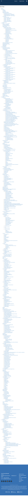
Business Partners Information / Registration (9, 451)
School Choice (4, 343)
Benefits (4, 143)
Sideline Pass (5, 388)
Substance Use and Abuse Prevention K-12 (9, 305)
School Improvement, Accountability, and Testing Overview (11, 355)
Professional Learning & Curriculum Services (9, 125)
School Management (5, 368)
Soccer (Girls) (6, 385)
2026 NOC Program (8, 447)
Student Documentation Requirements (10, 50)
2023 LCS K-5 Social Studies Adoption (10, 119)
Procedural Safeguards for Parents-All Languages (10, 206)
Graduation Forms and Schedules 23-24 (10, 76)
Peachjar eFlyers (5, 88)
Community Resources (8, 132)
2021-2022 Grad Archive (7, 71)
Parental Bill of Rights (22, 477)
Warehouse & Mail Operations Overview (9, 415)
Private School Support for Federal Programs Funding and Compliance (12, 317)
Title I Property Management (9, 222)
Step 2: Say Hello (8, 60)
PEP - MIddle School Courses (9, 348)
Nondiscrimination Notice (7, 279)
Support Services (5, 394)
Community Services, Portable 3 (8, 423)
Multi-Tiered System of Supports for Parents (9, 205)
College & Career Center (9, 165)
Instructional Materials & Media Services (10, 112)
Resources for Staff (6, 142)
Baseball (5, 379)
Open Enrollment (5, 85)
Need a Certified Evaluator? (7, 266)
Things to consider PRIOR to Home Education (9, 262)
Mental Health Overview (7, 299)
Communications (5, 173)
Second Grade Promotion (7, 363)
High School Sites (6, 106)
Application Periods (6, 353)
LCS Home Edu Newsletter (7, 268)
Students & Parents (6, 304)
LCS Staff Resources (5, 421)
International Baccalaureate (7, 359)
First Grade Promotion (7, 362)
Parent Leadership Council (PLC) (9, 134)
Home (2, 8)
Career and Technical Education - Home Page (9, 150)
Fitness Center (4, 253)
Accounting (5, 175)
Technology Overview (6, 396)
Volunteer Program (6, 460)
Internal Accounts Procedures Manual (8, 284)
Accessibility (21, 480)
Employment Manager (5, 188)
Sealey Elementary (8, 32)
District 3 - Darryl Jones (7, 19)
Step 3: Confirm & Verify (8, 61)
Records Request (5, 323)
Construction (7, 156)
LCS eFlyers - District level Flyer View (8, 91)
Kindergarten (5, 59)
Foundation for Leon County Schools (7, 256)
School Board (4, 16)
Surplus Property (6, 321)
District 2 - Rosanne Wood (7, 18)
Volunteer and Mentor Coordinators (8, 461)
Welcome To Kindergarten (6, 24)
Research (5, 126)
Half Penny (5, 438)
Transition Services (6, 293)
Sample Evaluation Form (7, 263)
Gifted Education (5, 44)
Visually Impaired (8, 198)
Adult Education (5, 46)
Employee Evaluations (6, 281)
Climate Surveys (5, 430)
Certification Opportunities (9, 155)
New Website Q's (5, 22)
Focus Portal (5, 84)
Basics (6, 230)
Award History (6, 440)
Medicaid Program (5, 86)
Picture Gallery (6, 435)
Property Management (5, 318)
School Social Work (6, 393)
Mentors (4, 307)
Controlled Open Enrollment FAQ (8, 345)
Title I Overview (7, 217)
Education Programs (6, 291)
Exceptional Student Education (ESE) (7, 189)
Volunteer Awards (6, 462)
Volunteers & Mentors (5, 459)
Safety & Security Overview (7, 335)
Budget (5, 236)
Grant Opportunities (5, 432)
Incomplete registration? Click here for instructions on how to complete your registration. (14, 352)
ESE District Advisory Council (7, 202)
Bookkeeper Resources (7, 325)
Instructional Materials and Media (8, 110)
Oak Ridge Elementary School (9, 101)
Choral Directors (6, 249)
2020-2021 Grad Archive (7, 69)
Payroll (5, 238)
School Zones (4, 369)
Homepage (5, 65)
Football (5, 384)
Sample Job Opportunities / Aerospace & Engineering (12, 164)
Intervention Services (5, 286)
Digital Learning (6, 397)
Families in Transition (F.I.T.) (6, 211)
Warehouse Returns (6, 418)
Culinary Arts (7, 157)
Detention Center (6, 290)
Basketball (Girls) (6, 381)
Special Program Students (7, 357)
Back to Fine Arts (8, 247)
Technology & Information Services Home (10, 149)
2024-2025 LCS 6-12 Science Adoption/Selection (11, 117)
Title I (5, 216)
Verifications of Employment (7, 278)
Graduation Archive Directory (7, 66)
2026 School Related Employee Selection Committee (12, 445)
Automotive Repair (8, 154)
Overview (5, 215)
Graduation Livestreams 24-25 (9, 79)
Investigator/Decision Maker (9, 232)
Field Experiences (6, 127)
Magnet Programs (5, 26)
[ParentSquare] (8, 492)
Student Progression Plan (7, 360)
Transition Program (5, 403)
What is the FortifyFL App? (9, 339)
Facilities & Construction (5, 174)
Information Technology (8, 160)
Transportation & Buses (5, 404)
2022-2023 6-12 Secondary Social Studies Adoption (12, 118)
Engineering (7, 159)
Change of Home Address (7, 55)
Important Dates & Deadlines (7, 178)
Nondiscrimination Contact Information (10, 220)
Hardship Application (6, 350)
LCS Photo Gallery (6, 306)
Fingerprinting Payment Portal (7, 250)
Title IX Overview (8, 229)
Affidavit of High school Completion (8, 267)
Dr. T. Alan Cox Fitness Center (7, 254)
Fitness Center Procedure (7, 255)
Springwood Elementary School (9, 102)
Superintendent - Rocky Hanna (7, 13)
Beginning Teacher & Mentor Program (8, 122)
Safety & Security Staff (6, 341)
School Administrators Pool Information (8, 276)
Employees (5, 259)
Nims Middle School (8, 36)
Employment (5, 185)
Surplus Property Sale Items (7, 322)
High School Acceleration (7, 358)
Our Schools (4, 11)
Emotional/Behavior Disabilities (9, 193)
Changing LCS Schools (7, 54)
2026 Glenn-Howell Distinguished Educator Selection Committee (13, 444)
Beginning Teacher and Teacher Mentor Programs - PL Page (11, 124)
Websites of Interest (6, 209)
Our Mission (4, 10)
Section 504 (4, 370)
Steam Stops (4, 454)
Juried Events (7, 246)
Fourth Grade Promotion (7, 364)
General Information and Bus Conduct (8, 406)
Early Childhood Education (6, 43)
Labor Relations (5, 294)
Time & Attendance (6, 241)
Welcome (5, 141)
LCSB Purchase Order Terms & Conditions (9, 330)
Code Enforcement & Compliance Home (9, 169)
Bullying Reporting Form (7, 300)
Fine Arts (4, 94)
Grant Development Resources (8, 433)
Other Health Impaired (8, 196)
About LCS (2, 9)
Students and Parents (6, 260)
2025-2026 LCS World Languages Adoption (11, 115)
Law (6, 161)
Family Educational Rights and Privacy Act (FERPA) (9, 213)
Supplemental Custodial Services (8, 332)
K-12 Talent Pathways (6, 151)
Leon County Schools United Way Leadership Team (10, 458)
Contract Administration (7, 145)
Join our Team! (4, 420)
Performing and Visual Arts (9, 163)
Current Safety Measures (7, 336)
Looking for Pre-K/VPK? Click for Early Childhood (11, 53)
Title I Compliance (8, 221)
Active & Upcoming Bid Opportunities (8, 324)
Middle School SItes (6, 103)
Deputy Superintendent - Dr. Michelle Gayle (9, 14)
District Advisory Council (7, 310)
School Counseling (6, 392)
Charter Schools (5, 166)
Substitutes (5, 277)
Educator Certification (6, 271)
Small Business (4, 371)
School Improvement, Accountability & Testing (9, 121)
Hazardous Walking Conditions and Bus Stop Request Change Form (12, 409)
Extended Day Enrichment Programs (7, 80)
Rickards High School (8, 107)
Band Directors (6, 248)
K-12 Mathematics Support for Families (8, 130)
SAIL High (7, 41)
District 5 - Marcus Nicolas (7, 20)
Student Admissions (5, 389)
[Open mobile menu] (1, 1)
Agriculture (7, 152)
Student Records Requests (6, 96)
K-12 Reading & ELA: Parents (9, 138)
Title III (5, 227)
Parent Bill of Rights (5, 95)
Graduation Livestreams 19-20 (9, 68)
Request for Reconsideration (9, 113)
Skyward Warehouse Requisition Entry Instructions (10, 417)
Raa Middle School (8, 37)
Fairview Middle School (8, 104)
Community (2, 429)
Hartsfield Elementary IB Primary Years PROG (11, 30)
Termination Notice (6, 264)
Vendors (5, 242)
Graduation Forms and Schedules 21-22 (10, 72)
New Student (5, 49)
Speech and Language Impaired (9, 197)
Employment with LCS (5, 187)
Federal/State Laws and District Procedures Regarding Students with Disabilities (13, 204)
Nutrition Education (6, 182)
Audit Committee (6, 283)
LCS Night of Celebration (6, 439)
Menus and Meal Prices (7, 183)
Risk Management (5, 334)
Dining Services (6, 146)
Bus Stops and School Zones (6, 93)
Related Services (6, 207)
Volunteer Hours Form (6, 463)
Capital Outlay (6, 176)
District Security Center (7, 337)
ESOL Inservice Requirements (9, 133)
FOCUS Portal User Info (8, 399)
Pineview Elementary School (9, 100)
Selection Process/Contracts (7, 179)
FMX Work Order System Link (7, 297)
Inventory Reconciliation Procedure (8, 319)
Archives (5, 449)
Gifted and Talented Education (7, 314)
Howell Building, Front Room (7, 425)
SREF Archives (6, 171)
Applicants (5, 167)
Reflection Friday (6, 292)
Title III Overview (8, 228)
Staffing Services (6, 239)
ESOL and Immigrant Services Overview (10, 131)
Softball (5, 386)
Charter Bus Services (6, 326)
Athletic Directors (6, 378)
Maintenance (4, 295)
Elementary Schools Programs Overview (10, 28)
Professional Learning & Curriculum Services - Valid (10, 311)
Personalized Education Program (8, 346)
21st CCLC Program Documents (8, 109)
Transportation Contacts (7, 410)
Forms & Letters (6, 288)
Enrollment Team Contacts (9, 56)
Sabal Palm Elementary (8, 31)
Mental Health (4, 298)
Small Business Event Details (7, 376)
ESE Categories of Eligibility (7, 191)
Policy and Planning (5, 308)
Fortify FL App (6, 338)
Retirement (4, 333)
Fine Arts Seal (6, 244)
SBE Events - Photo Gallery (7, 375)
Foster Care (4, 257)
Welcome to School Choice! (7, 344)
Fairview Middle (7, 35)
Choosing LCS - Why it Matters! (6, 48)
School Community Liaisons (7, 289)
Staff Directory (6, 180)
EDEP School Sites (6, 81)
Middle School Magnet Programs (8, 33)
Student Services (5, 390)
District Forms (4, 428)
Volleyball (5, 387)
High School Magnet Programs (7, 38)
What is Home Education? (7, 261)
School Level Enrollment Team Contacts (10, 58)
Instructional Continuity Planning (8, 129)
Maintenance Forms (6, 296)
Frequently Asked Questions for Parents (10, 63)
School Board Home (6, 17)
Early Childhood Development (9, 158)
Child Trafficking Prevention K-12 (8, 301)
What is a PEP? (7, 347)
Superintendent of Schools (6, 12)
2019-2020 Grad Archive (7, 67)
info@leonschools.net (7, 478)
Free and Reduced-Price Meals (8, 184)
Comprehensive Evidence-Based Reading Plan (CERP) (10, 136)
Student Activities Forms (7, 377)
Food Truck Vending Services (7, 329)
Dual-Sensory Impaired (8, 192)
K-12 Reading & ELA (8, 137)
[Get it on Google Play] (14, 492)
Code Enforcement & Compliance (7, 168)
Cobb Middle (7, 34)
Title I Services (7, 224)
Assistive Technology (5, 140)
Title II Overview (8, 226)
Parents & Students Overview (6, 47)
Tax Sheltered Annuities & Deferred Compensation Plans (10, 240)
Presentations (6, 285)
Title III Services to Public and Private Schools (11, 135)
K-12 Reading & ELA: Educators (9, 139)
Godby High (7, 40)
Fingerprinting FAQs (6, 251)
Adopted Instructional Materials (9, 114)
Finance (4, 233)
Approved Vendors (6, 372)
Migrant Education (8, 219)
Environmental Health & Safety (7, 170)
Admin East (5, 422)
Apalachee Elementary (8, 29)
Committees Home (8, 442)
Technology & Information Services (8, 148)
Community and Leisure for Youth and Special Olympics (10, 200)
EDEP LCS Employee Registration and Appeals (9, 83)
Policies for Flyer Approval (7, 92)
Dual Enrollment (6, 391)
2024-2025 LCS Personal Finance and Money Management (13, 116)
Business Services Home (7, 144)
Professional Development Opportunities (9, 303)
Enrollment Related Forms (9, 51)
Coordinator (7, 231)
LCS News (4, 436)
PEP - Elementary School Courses (10, 349)
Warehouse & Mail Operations (7, 147)
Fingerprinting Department (7, 342)
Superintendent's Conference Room (8, 427)
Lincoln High (7, 39)
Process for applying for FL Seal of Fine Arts (11, 245)
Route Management (8, 412)
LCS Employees (3, 419)
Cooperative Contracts (7, 328)
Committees (5, 441)
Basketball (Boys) (6, 380)
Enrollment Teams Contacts (9, 52)
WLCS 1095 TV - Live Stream (7, 437)
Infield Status (5, 273)
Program (5, 446)
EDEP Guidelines (6, 82)
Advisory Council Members (7, 108)
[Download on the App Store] (20, 492)
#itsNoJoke (7, 340)
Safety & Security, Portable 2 (7, 426)
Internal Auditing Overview (7, 282)
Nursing (7, 162)
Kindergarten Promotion (7, 361)
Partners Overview (6, 452)
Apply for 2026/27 (6, 351)
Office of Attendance (6, 287)
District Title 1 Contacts (8, 225)
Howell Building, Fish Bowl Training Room (9, 424)
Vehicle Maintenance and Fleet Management (11, 413)
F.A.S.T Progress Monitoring (7, 356)
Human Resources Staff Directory (8, 274)
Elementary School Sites (7, 98)
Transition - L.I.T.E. (6, 208)
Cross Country (6, 383)
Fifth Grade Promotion (7, 365)
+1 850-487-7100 (6, 477)
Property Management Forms (7, 320)
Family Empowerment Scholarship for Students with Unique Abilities (12, 203)
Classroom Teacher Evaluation (7, 312)
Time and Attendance (5, 401)
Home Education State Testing (7, 265)
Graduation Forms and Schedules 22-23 (10, 74)
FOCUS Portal (6, 398)
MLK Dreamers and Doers (6, 450)
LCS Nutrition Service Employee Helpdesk (9, 181)
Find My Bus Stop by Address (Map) (8, 407)
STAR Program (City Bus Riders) (6, 455)
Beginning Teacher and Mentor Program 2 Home (11, 123)
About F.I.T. (5, 212)
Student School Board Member (7, 21)
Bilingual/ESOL (4, 45)
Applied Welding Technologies (9, 153)
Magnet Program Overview (7, 27)
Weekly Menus (6, 186)
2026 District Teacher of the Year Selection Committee (12, 443)
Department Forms (6, 177)
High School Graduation (7, 366)
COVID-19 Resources (6, 201)
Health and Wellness (5, 258)
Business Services (8, 411)
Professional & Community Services (7, 309)
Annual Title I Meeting (8, 223)
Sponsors (5, 448)
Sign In (20, 481)
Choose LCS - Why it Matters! (6, 23)
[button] (16, 1)
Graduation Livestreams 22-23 (9, 75)
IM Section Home (8, 111)
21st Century (4, 97)
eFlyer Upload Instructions (7, 89)
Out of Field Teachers (6, 272)
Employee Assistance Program (7, 280)
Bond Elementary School (9, 99)
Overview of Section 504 (8, 210)
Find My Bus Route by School (7, 408)
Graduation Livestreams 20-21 (9, 70)
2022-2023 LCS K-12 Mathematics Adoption (11, 120)
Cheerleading (5, 382)
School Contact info (8, 400)
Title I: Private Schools (8, 218)
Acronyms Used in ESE (7, 199)
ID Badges (5, 252)
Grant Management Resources (8, 434)
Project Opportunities (6, 374)
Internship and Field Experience (8, 315)
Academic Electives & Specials (6, 25)
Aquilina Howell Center (7, 128)
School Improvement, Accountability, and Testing (8, 354)
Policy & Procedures (6, 416)
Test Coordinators (6, 367)
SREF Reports (6, 172)
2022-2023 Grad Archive (7, 73)
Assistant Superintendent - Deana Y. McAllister (9, 15)
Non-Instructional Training (7, 316)
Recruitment (5, 275)
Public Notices (4, 453)
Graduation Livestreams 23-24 (9, 77)
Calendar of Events (6, 373)
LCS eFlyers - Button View (7, 90)
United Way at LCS (5, 456)
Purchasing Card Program (7, 331)
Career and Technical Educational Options (8, 42)
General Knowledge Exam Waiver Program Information (10, 313)
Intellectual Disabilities (8, 195)
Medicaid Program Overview (7, 87)
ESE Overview (6, 190)
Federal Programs (5, 214)
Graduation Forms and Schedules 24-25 (10, 78)
